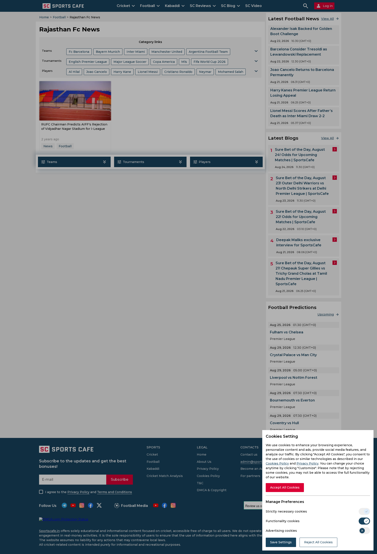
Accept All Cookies (285, 487)
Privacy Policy (307, 463)
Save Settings (281, 542)
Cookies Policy (277, 463)
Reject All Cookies (318, 542)
